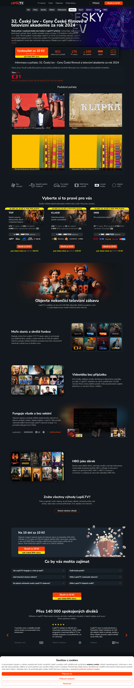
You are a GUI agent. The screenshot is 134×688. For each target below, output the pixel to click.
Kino (18, 72)
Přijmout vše (67, 674)
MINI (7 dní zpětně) (19, 80)
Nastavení (67, 683)
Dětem (51, 10)
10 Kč (13, 43)
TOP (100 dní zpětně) (54, 80)
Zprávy (89, 10)
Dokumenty (62, 10)
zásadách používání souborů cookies (85, 669)
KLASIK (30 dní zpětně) (36, 80)
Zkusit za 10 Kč (113, 3)
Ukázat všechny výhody (67, 511)
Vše (28, 10)
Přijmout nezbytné (67, 679)
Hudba (97, 10)
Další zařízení (55, 432)
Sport (81, 10)
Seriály (43, 10)
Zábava (72, 10)
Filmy (35, 10)
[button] (7, 635)
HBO (105, 10)
